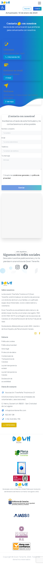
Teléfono (5, 147)
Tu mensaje (6, 156)
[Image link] (21, 546)
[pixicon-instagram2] (18, 267)
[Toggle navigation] (40, 3)
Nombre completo (8, 129)
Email (3, 138)
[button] (2, 7)
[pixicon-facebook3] (26, 267)
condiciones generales (21, 175)
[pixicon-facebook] (40, 333)
